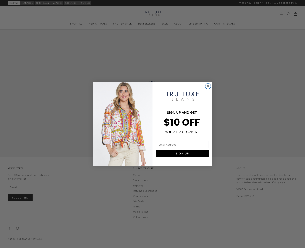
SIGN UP (182, 153)
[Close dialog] (208, 86)
